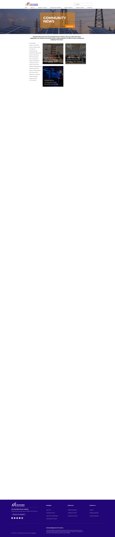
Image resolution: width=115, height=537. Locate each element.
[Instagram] (14, 518)
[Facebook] (17, 518)
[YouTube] (22, 518)
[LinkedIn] (19, 518)
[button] (32, 7)
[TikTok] (12, 518)
